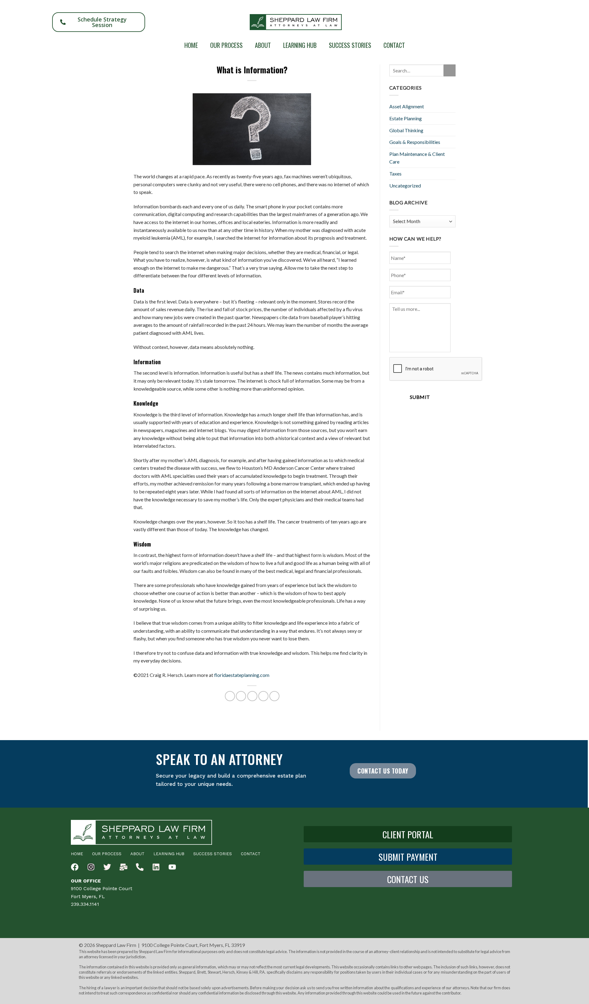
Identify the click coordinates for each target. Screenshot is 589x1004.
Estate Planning (405, 118)
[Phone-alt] (140, 867)
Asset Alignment (406, 106)
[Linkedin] (156, 867)
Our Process (226, 45)
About (263, 45)
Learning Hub (300, 45)
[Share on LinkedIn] (274, 696)
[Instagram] (91, 867)
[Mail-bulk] (123, 867)
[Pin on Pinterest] (263, 696)
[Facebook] (75, 867)
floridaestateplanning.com (241, 675)
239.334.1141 (85, 904)
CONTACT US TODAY (382, 770)
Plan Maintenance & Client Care (417, 158)
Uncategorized (405, 185)
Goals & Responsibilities (414, 142)
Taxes (395, 173)
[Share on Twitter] (241, 696)
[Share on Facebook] (230, 696)
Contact (394, 45)
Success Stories (350, 45)
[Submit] (450, 70)
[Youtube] (172, 867)
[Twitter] (107, 867)
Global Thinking (406, 130)
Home (191, 45)
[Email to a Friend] (252, 696)
